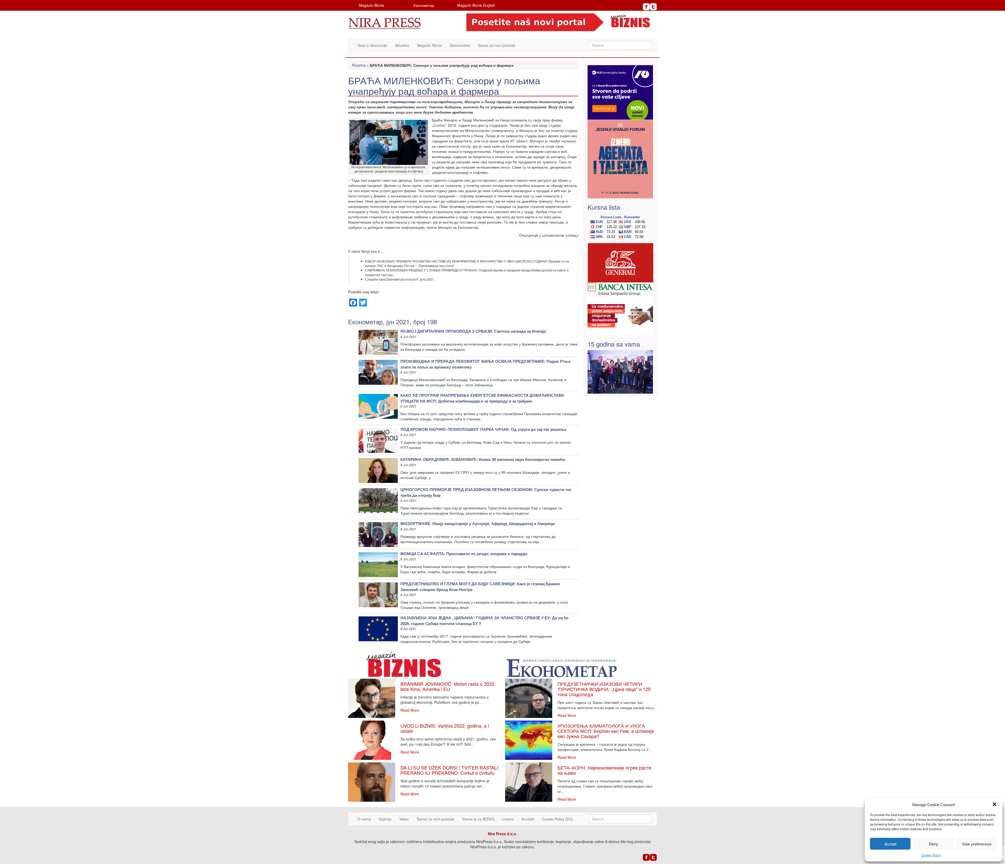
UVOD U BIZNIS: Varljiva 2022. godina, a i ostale (444, 728)
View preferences (977, 843)
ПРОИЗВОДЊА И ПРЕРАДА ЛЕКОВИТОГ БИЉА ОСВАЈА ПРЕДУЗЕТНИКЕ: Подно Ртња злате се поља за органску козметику (485, 364)
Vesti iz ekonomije (372, 45)
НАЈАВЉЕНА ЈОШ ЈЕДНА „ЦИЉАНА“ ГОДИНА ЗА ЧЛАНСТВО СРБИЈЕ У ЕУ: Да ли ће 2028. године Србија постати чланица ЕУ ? (484, 620)
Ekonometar (460, 45)
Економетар (424, 5)
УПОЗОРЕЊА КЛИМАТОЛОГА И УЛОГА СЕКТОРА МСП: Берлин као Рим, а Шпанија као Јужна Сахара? (605, 730)
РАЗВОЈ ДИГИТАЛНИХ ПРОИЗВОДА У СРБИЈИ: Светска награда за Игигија (473, 331)
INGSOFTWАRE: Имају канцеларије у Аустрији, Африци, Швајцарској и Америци (477, 523)
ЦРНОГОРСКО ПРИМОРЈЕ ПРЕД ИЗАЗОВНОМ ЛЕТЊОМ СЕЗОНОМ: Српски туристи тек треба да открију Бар (485, 492)
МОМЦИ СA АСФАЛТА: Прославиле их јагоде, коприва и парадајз (463, 553)
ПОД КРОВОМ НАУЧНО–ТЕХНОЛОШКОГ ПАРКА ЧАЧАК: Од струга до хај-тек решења (483, 429)
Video (404, 819)
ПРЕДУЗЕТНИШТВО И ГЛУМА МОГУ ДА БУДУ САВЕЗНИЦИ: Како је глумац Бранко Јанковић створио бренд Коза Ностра (480, 586)
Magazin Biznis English (476, 5)
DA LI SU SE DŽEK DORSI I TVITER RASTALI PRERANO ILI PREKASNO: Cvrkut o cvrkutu (449, 770)
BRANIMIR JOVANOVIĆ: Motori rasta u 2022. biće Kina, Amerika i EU (448, 686)
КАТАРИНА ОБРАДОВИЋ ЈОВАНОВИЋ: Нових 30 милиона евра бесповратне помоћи (482, 459)
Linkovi (508, 819)
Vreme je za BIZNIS (478, 819)
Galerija (385, 819)
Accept (890, 843)
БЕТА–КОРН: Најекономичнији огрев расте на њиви (604, 770)
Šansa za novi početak (496, 45)
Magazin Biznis (371, 5)
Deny (933, 843)
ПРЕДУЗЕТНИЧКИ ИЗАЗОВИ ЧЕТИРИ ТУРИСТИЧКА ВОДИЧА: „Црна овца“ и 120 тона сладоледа (604, 689)
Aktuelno (402, 45)
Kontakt (528, 819)
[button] (994, 804)
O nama (364, 819)
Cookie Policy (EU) (557, 819)
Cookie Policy (931, 855)
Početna (359, 65)
